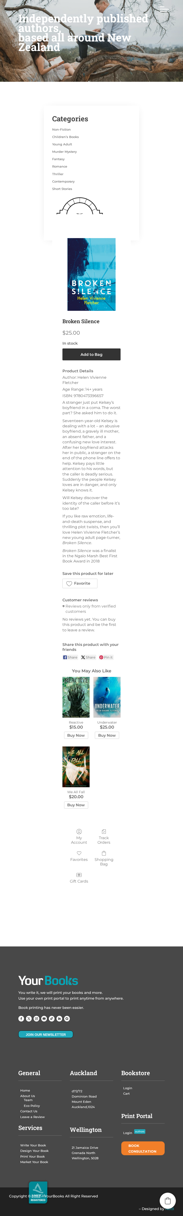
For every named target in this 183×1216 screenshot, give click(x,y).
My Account (79, 840)
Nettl (169, 1208)
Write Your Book (33, 1145)
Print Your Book (32, 1156)
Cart (126, 1093)
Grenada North (83, 1153)
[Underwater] (107, 697)
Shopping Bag (104, 861)
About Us (27, 1096)
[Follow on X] (29, 1019)
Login (127, 1088)
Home (25, 1090)
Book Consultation (142, 1149)
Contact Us (28, 1111)
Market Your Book (34, 1162)
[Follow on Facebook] (21, 1019)
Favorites (79, 859)
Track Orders (103, 840)
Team (28, 1100)
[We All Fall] (76, 766)
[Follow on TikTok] (52, 1019)
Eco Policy (32, 1106)
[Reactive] (76, 697)
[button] (79, 583)
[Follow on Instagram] (36, 1019)
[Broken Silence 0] (91, 274)
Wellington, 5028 (85, 1158)
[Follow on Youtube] (44, 1019)
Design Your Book (34, 1151)
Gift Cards (79, 881)
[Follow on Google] (67, 1019)
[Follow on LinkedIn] (59, 1019)
